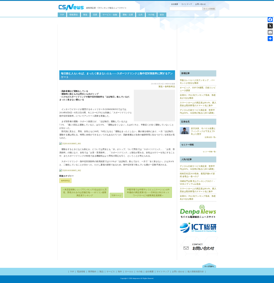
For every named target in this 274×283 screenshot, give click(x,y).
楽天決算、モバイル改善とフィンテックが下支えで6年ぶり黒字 (203, 131)
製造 (85, 14)
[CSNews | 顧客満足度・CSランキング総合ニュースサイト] (71, 10)
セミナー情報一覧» (209, 151)
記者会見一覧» (210, 137)
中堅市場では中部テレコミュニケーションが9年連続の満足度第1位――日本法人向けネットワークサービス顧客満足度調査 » (148, 192)
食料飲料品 (170, 86)
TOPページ (116, 195)
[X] (270, 26)
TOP (62, 14)
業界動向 (92, 271)
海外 (120, 271)
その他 (151, 14)
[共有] (270, 38)
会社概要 (174, 4)
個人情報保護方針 (195, 271)
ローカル (129, 271)
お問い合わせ (200, 4)
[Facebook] (270, 19)
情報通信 (73, 14)
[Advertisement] (137, 46)
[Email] (270, 32)
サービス (111, 271)
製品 (101, 271)
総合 (162, 14)
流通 (95, 14)
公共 (140, 14)
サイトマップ (186, 4)
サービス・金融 (110, 14)
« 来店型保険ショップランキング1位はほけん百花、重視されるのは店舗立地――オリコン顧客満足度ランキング (85, 192)
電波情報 (81, 271)
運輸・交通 (128, 14)
